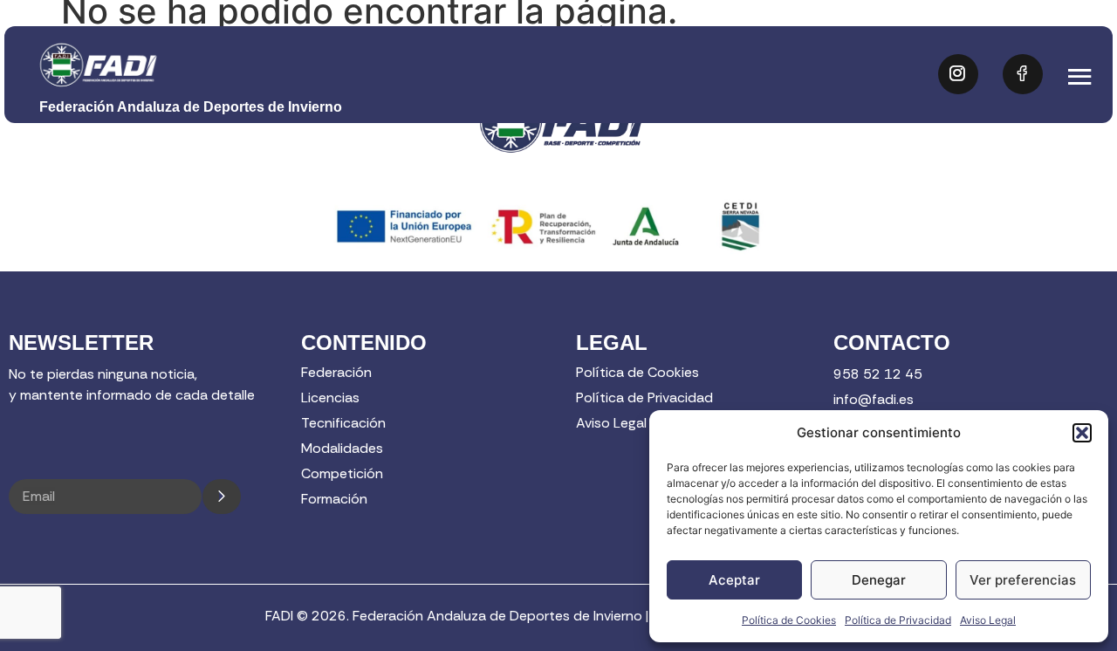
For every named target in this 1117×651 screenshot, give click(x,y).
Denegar (879, 580)
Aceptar (734, 580)
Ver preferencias (1023, 580)
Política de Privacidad (898, 620)
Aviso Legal (988, 620)
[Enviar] (221, 496)
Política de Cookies (789, 620)
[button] (1082, 433)
